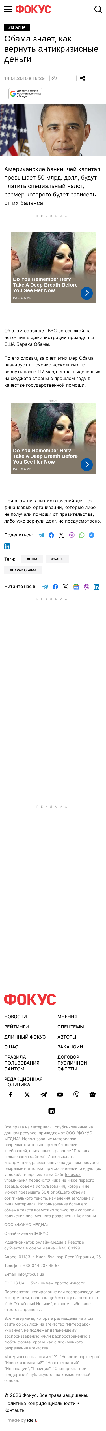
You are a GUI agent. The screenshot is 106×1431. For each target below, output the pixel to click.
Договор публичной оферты (72, 1063)
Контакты (14, 1410)
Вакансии (70, 1047)
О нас (11, 1047)
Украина (16, 27)
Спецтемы (70, 1027)
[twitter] (27, 1094)
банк (58, 559)
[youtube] (60, 1094)
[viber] (76, 1094)
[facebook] (11, 1094)
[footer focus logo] (30, 999)
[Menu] (8, 9)
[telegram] (43, 1094)
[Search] (98, 9)
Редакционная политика (23, 1082)
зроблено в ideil (22, 1421)
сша (33, 559)
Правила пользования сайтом (22, 1063)
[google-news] (92, 1094)
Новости (15, 1016)
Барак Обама (24, 570)
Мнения (67, 1016)
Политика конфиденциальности (40, 1403)
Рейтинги (16, 1027)
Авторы (66, 1037)
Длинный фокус (25, 1037)
